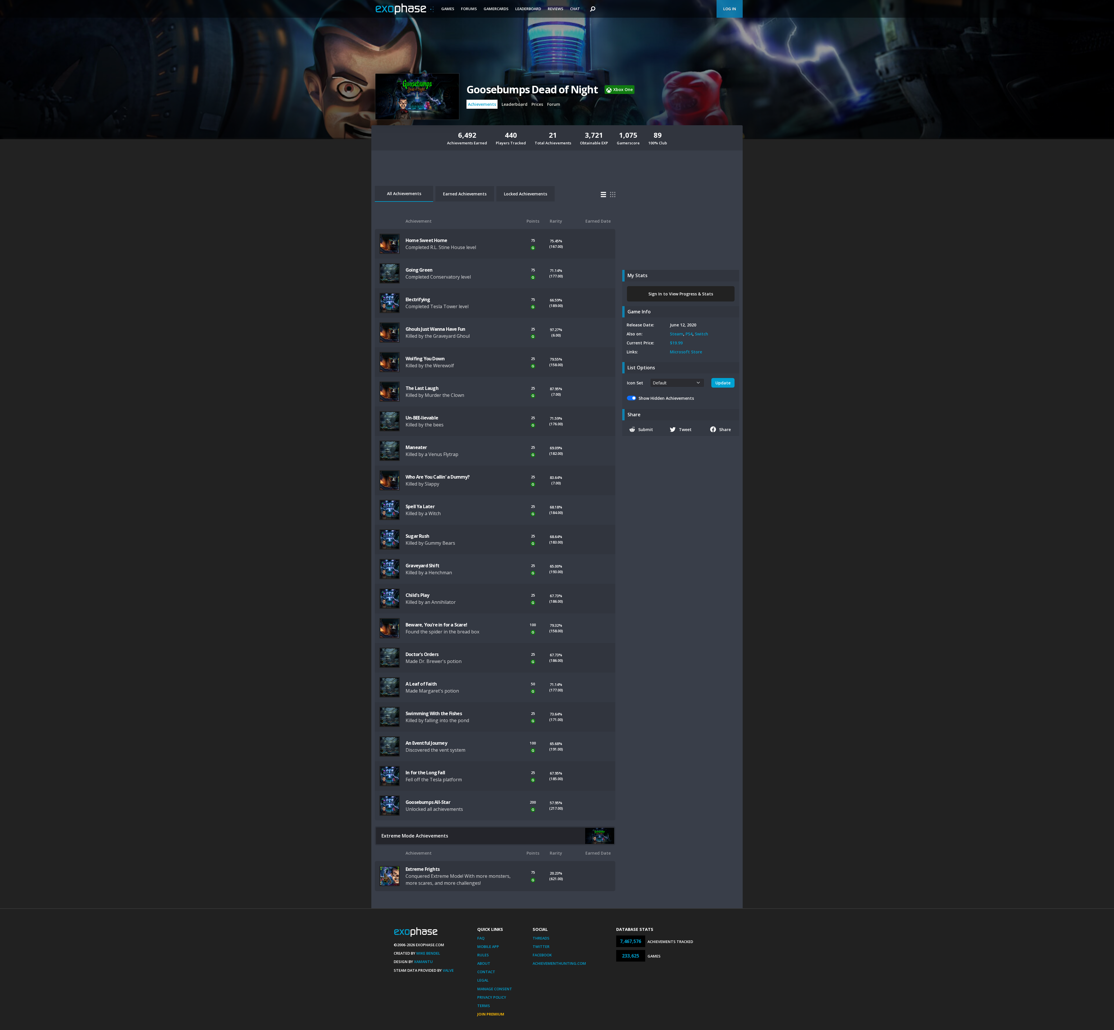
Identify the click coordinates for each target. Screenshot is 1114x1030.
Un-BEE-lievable (422, 418)
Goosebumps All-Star (428, 802)
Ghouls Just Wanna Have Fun (435, 329)
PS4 (689, 334)
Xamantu (423, 961)
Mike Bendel (428, 953)
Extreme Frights (423, 869)
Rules (483, 955)
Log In (729, 8)
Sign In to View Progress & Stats (680, 294)
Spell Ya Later (420, 506)
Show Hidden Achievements (666, 398)
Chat (575, 8)
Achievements (482, 104)
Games (447, 8)
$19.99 (676, 343)
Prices (537, 104)
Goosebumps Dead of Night (532, 89)
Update (722, 383)
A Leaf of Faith (421, 684)
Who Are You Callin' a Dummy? (438, 477)
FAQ (480, 938)
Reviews (555, 8)
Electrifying (418, 299)
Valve (448, 970)
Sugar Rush (417, 536)
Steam (676, 334)
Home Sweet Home (426, 240)
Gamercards (496, 8)
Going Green (419, 270)
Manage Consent (494, 988)
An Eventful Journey (426, 743)
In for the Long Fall (425, 772)
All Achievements (404, 193)
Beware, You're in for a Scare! (436, 625)
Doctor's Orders (422, 654)
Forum (553, 104)
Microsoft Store (686, 352)
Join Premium (490, 1014)
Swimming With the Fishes (434, 713)
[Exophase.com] (405, 9)
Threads (541, 938)
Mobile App (488, 946)
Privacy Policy (491, 997)
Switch (701, 334)
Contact (486, 971)
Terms (483, 1005)
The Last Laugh (422, 388)
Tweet (685, 429)
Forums (469, 8)
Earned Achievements (465, 194)
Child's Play (417, 595)
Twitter (541, 946)
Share (725, 429)
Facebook (542, 955)
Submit (645, 429)
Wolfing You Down (425, 358)
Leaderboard (528, 8)
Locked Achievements (525, 194)
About (483, 963)
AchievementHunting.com (559, 963)
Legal (483, 980)
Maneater (416, 447)
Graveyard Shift (422, 565)
